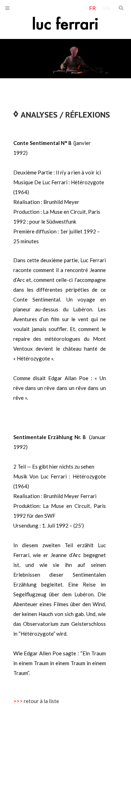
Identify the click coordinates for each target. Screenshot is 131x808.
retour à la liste (41, 701)
